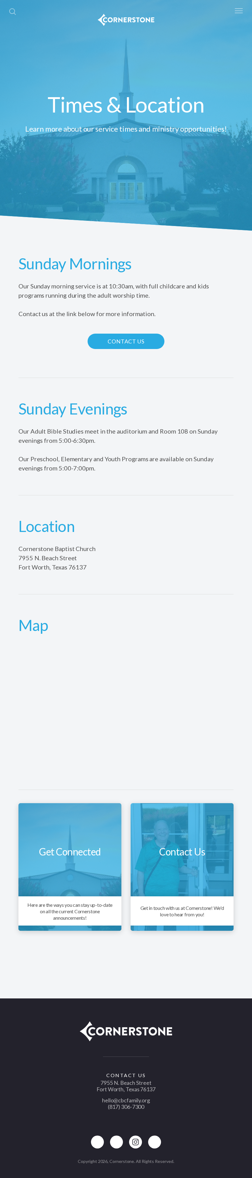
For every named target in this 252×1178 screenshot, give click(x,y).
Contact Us (126, 341)
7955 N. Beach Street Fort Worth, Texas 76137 (126, 1086)
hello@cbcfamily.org (126, 1100)
